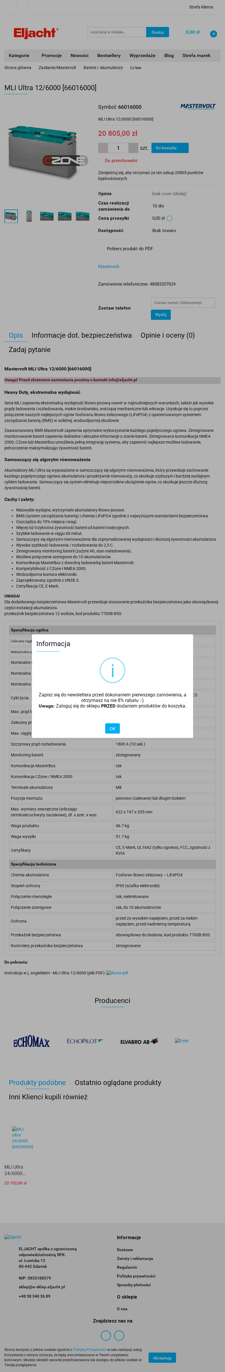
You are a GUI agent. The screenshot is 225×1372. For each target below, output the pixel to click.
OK (112, 728)
